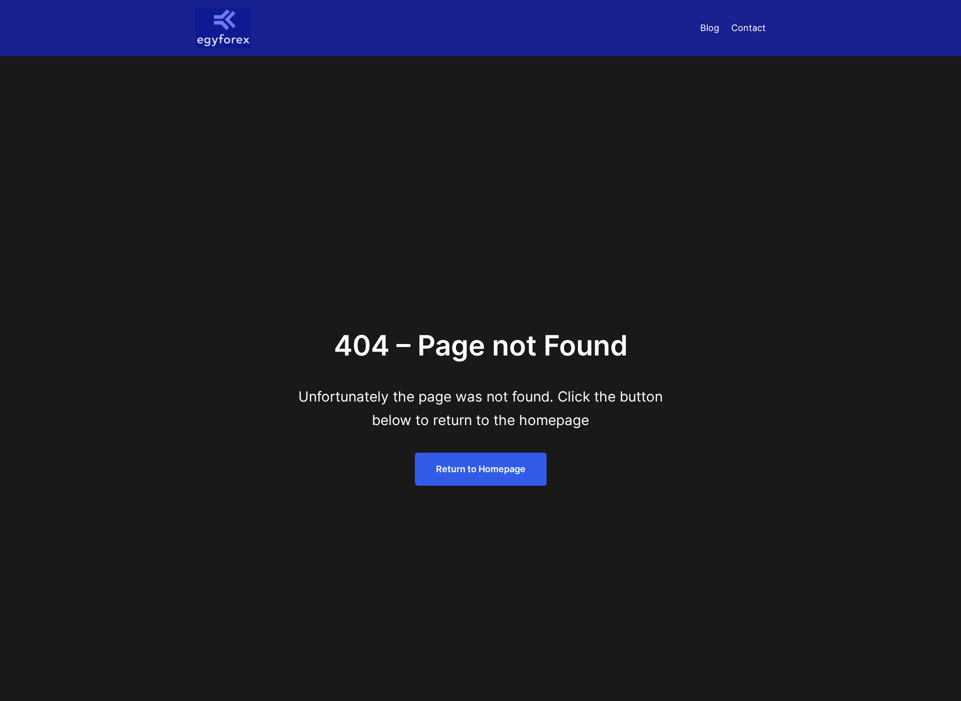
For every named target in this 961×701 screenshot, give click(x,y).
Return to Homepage (481, 469)
